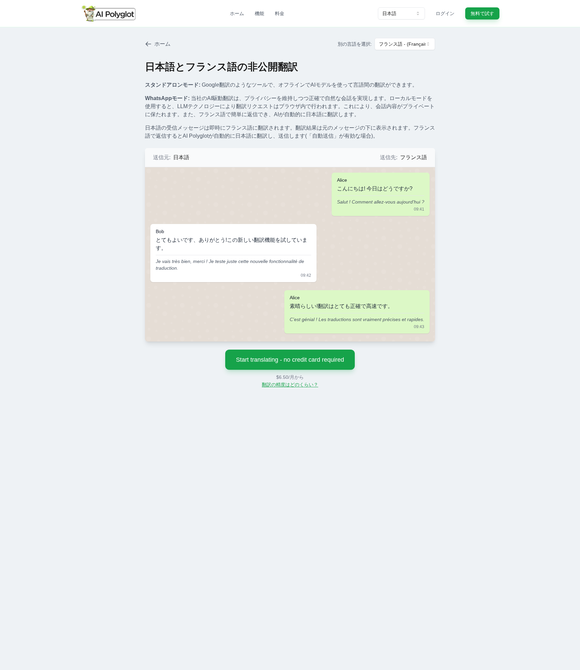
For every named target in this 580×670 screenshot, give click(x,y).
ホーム (237, 13)
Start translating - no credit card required (290, 359)
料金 (279, 13)
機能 (259, 13)
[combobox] (401, 13)
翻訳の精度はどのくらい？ (290, 384)
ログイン (445, 13)
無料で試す (482, 13)
